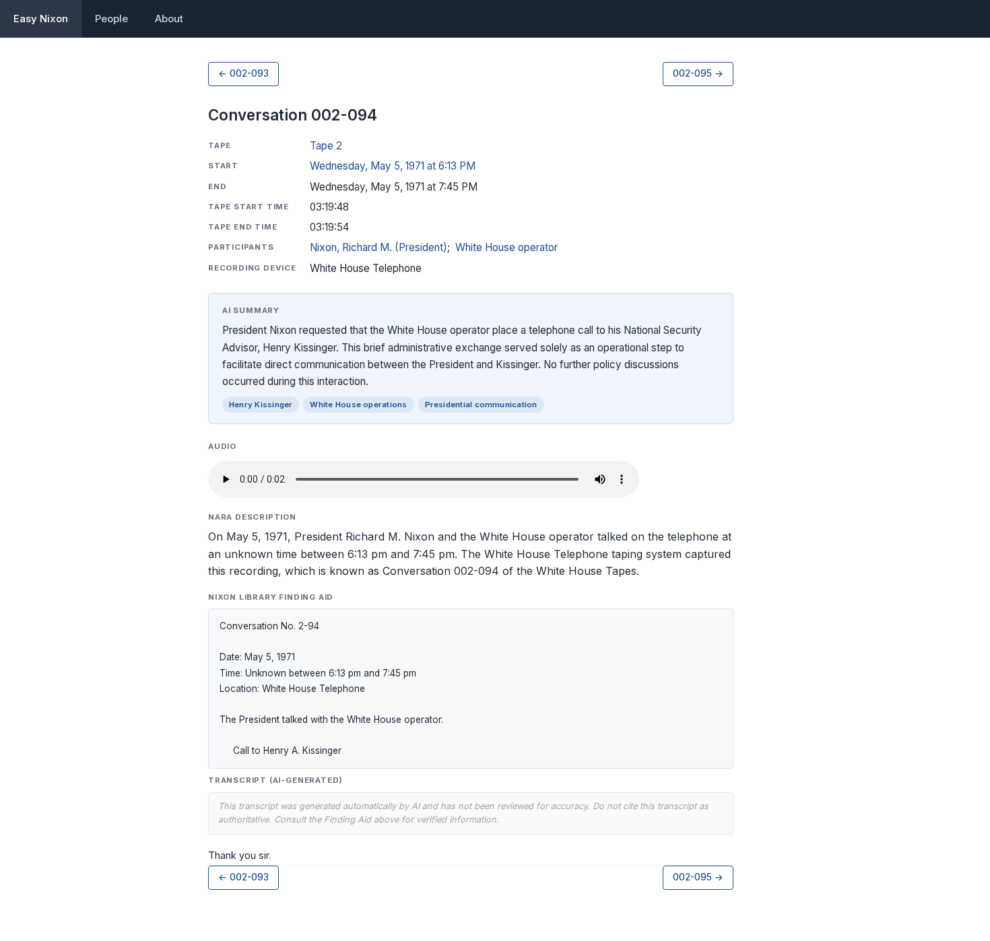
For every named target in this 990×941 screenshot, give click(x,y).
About (169, 18)
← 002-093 (243, 73)
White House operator (506, 247)
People (111, 18)
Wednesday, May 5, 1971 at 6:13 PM (392, 166)
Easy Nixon (40, 18)
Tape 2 (326, 145)
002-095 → (698, 73)
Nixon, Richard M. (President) (378, 247)
